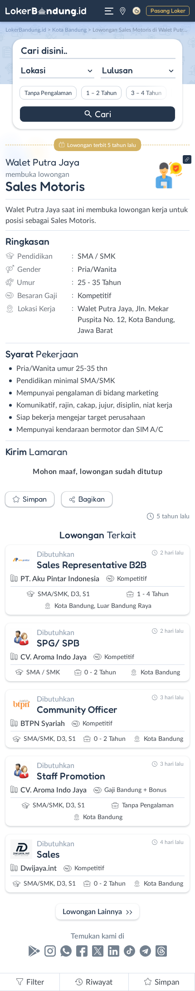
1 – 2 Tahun (101, 93)
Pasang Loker (168, 10)
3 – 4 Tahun (146, 93)
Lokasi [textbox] (33, 70)
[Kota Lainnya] (123, 11)
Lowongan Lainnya (92, 911)
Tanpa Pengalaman (48, 93)
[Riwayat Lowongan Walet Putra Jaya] (169, 190)
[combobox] (57, 71)
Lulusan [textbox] (117, 70)
